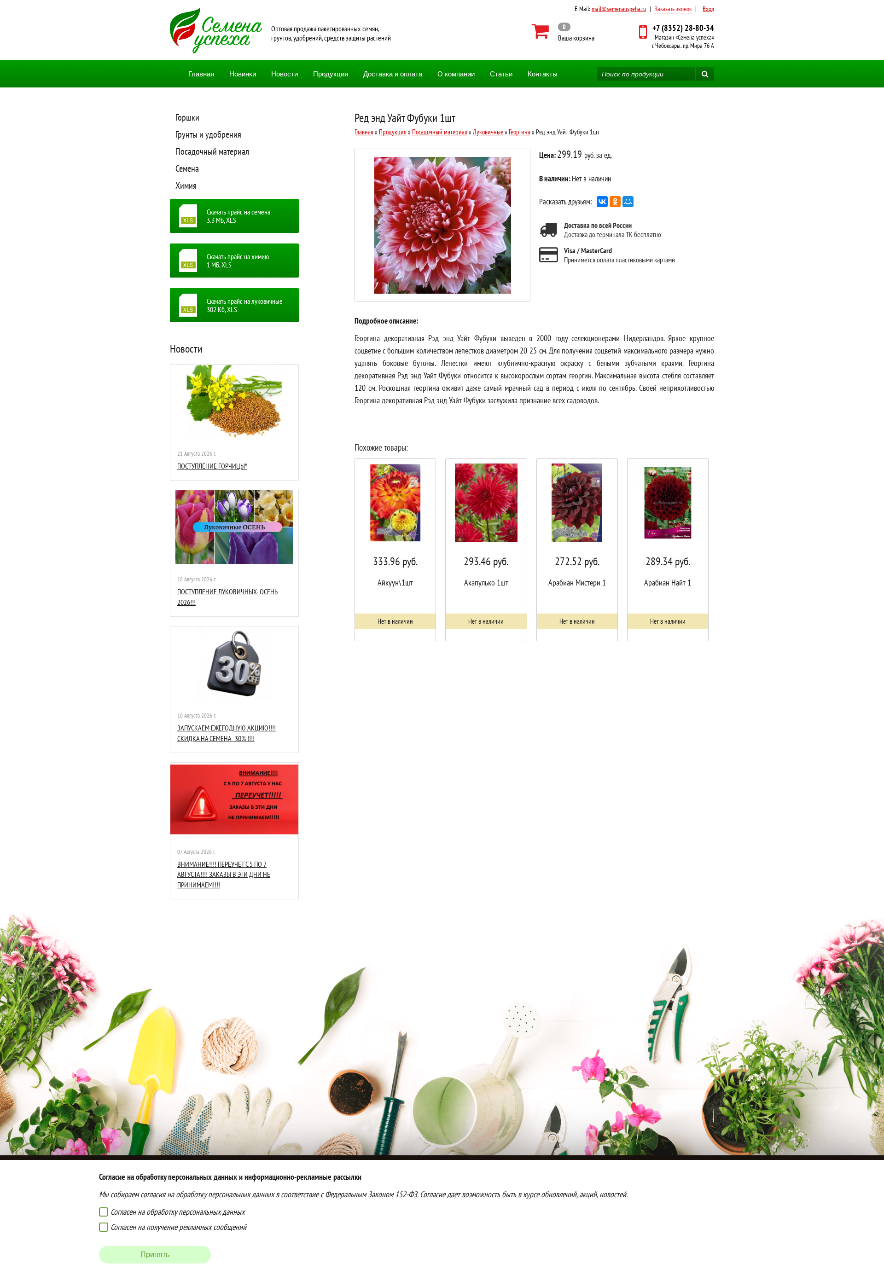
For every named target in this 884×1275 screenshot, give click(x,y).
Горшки (187, 117)
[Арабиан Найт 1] (668, 550)
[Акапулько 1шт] (486, 550)
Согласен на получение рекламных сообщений (178, 1227)
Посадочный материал (212, 151)
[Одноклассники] (615, 201)
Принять (154, 1254)
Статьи (501, 74)
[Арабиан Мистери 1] (577, 550)
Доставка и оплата (392, 74)
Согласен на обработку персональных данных (177, 1211)
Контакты (543, 74)
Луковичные (488, 132)
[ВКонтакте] (602, 201)
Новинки (242, 74)
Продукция (330, 74)
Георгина (519, 132)
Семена (187, 168)
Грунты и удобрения (208, 134)
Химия (186, 185)
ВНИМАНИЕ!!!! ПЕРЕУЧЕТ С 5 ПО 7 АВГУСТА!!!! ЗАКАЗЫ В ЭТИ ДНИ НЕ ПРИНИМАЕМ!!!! (223, 874)
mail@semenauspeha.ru (619, 9)
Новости (284, 74)
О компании (456, 74)
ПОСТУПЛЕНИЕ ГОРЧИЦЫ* (212, 465)
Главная (201, 74)
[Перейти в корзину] (563, 31)
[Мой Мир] (628, 201)
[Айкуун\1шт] (395, 550)
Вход (708, 9)
